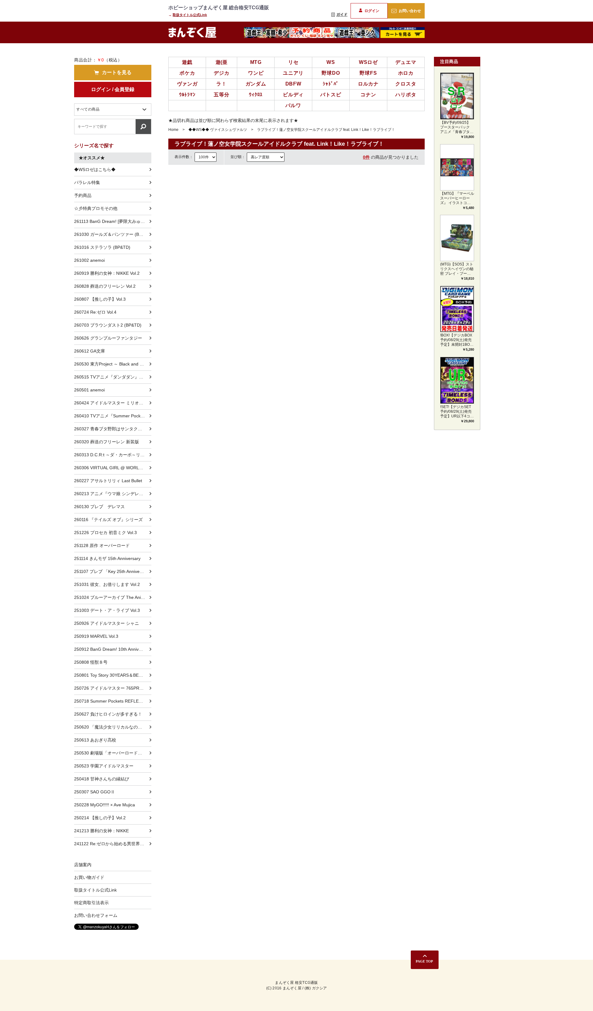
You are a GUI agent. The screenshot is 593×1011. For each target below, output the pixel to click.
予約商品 (82, 195)
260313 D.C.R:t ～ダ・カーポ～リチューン (112, 454)
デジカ (221, 73)
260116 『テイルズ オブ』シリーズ (108, 519)
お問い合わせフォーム (95, 915)
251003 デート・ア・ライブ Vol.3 (107, 610)
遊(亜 (222, 62)
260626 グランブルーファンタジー (108, 338)
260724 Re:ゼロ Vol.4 (95, 312)
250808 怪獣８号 (90, 662)
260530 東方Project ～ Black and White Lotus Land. (112, 363)
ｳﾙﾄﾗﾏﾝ (187, 94)
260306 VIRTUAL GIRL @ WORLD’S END (112, 467)
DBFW (293, 83)
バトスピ (330, 94)
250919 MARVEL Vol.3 (96, 636)
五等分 (221, 94)
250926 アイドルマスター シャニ (106, 623)
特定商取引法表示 (91, 902)
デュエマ (405, 62)
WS (330, 62)
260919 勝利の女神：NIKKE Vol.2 (107, 273)
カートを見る (117, 72)
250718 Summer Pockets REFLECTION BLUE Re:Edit (112, 701)
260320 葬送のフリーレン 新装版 (106, 441)
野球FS (368, 73)
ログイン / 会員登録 (112, 89)
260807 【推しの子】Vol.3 (100, 299)
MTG (256, 62)
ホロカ (406, 73)
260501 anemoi (89, 389)
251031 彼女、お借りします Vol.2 (107, 584)
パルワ (293, 105)
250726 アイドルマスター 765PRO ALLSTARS (112, 688)
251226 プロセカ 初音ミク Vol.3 (105, 532)
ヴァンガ (187, 83)
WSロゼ (368, 62)
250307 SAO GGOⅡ (94, 791)
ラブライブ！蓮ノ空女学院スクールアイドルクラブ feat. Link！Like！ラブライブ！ (326, 129)
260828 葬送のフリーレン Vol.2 (105, 286)
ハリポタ (405, 94)
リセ (293, 62)
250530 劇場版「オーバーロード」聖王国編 (112, 752)
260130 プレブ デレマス (99, 506)
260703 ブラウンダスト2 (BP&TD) (107, 325)
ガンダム (256, 83)
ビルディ (293, 94)
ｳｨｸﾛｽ (256, 94)
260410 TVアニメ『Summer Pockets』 (112, 415)
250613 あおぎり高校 (95, 739)
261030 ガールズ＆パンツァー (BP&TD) (112, 234)
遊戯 (187, 62)
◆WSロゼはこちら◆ (95, 169)
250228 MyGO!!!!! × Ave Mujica (104, 804)
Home (173, 129)
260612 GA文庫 (89, 351)
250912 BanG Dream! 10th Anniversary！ (112, 649)
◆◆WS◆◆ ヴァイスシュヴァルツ (217, 129)
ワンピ (255, 73)
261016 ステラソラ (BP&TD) (102, 247)
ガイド (341, 14)
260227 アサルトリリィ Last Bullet (108, 480)
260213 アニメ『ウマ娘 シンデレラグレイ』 (112, 493)
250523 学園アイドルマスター (103, 765)
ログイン (371, 11)
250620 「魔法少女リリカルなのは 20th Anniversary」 (112, 727)
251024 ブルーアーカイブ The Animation (112, 597)
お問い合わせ (410, 11)
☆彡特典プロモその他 (95, 208)
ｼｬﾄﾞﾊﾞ (331, 83)
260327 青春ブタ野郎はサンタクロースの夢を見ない (112, 428)
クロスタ (405, 83)
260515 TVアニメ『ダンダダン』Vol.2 (111, 376)
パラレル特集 (87, 182)
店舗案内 (82, 864)
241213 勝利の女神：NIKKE (101, 830)
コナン (368, 94)
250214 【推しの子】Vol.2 (100, 817)
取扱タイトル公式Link (190, 15)
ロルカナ (368, 83)
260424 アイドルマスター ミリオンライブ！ (112, 402)
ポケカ (187, 73)
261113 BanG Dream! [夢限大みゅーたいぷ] (112, 221)
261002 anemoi (89, 260)
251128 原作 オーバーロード (102, 545)
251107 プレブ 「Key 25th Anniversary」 (112, 571)
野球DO (331, 73)
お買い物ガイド (89, 877)
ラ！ (221, 83)
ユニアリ (293, 73)
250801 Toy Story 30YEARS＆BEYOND (112, 675)
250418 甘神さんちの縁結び (101, 778)
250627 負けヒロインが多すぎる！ (108, 714)
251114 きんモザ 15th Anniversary (107, 558)
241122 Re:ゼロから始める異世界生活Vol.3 (112, 843)
